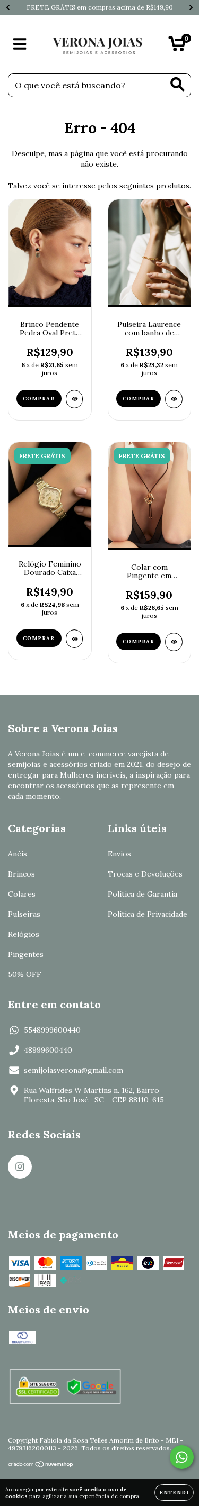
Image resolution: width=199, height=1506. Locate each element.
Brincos (21, 874)
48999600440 (48, 1050)
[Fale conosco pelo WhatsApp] (182, 1457)
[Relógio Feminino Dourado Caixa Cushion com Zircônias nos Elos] (74, 638)
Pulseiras (24, 914)
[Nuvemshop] (41, 1466)
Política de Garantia (142, 894)
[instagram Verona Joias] (20, 1167)
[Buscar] (177, 84)
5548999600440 (52, 1030)
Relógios (23, 934)
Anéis (17, 854)
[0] (177, 46)
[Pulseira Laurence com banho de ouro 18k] (174, 399)
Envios (119, 854)
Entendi (174, 1492)
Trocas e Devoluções (145, 874)
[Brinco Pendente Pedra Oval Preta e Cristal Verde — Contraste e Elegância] (74, 399)
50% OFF (24, 974)
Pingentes (26, 954)
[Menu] (20, 44)
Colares (22, 894)
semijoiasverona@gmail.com (73, 1070)
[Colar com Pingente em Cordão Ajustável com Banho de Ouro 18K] (174, 642)
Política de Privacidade (147, 914)
